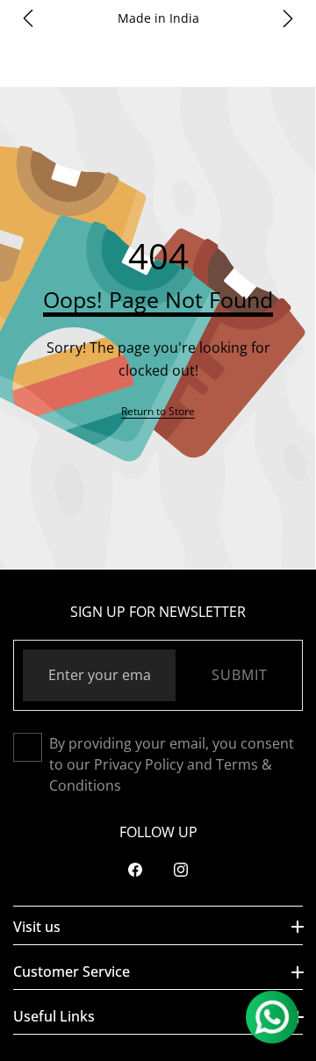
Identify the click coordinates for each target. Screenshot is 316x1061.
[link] (158, 411)
